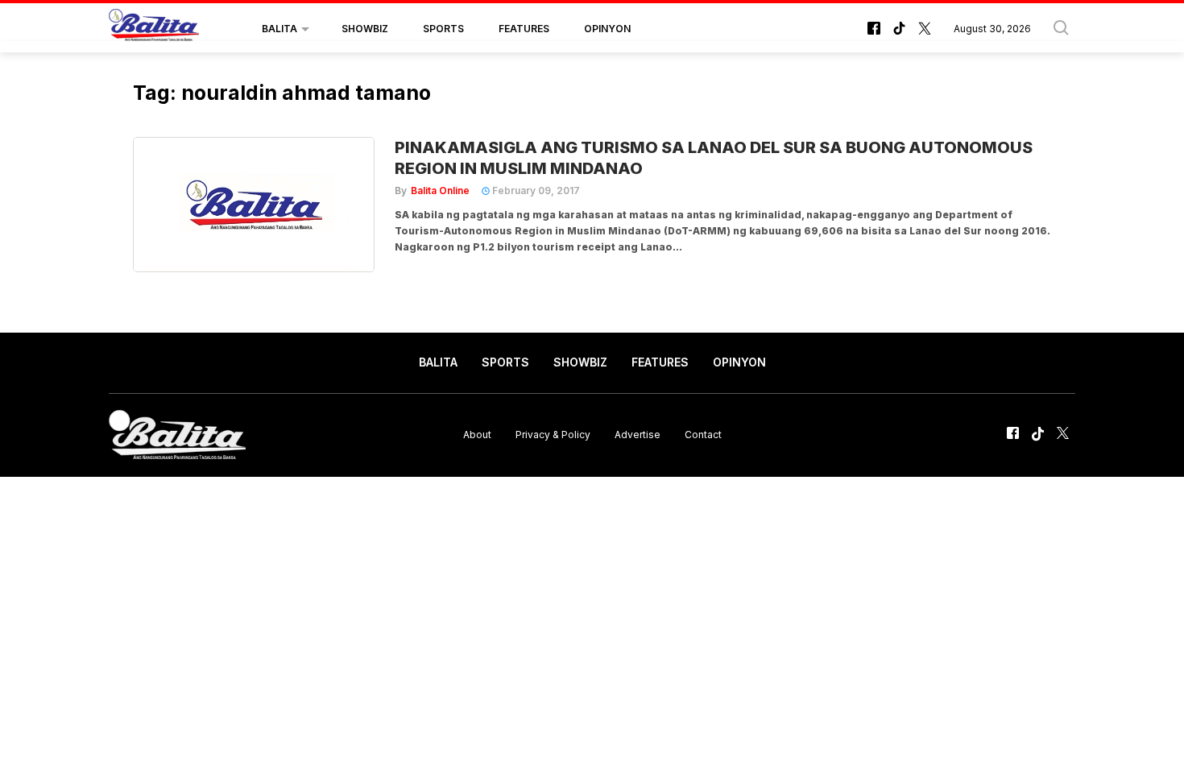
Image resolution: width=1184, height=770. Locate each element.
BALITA (279, 29)
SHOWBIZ (365, 29)
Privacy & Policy (552, 434)
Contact (703, 434)
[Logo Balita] (154, 29)
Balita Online (440, 190)
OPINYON (607, 29)
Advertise (637, 434)
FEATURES (524, 29)
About (477, 434)
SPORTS (443, 29)
